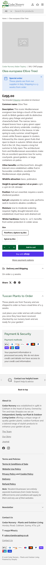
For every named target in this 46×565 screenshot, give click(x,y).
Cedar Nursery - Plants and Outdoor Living (23, 557)
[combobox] (23, 11)
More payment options (23, 260)
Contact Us (7, 540)
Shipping (16, 100)
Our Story (6, 436)
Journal (5, 441)
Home (4, 18)
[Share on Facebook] (15, 282)
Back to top (23, 390)
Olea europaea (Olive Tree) (18, 18)
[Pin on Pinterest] (19, 282)
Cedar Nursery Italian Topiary (14, 67)
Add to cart (31, 247)
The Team (7, 431)
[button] (37, 4)
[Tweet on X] (10, 282)
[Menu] (42, 4)
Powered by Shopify (9, 559)
